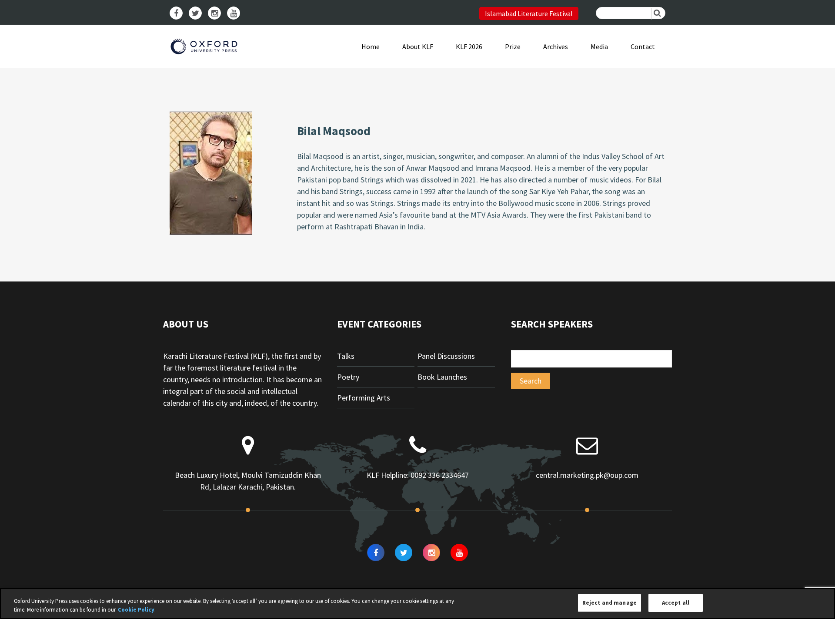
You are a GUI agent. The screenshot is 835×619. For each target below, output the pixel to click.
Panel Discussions (446, 356)
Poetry (348, 377)
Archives (555, 46)
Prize (513, 46)
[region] (417, 603)
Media (599, 46)
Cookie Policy (136, 609)
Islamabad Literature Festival (529, 13)
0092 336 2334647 (440, 475)
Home (370, 46)
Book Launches (442, 377)
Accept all (675, 602)
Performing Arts (363, 398)
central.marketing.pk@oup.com (587, 475)
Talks (345, 356)
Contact (643, 46)
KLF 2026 (469, 46)
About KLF (417, 46)
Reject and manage (609, 602)
